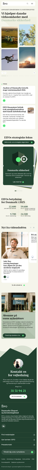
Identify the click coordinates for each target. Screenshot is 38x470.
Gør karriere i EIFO (8, 440)
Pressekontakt (6, 445)
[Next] (34, 166)
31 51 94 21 (18, 391)
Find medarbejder (8, 435)
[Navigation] (32, 3)
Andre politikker (26, 459)
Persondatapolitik (5, 462)
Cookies (3, 459)
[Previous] (2, 166)
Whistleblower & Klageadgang (14, 459)
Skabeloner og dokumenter (18, 462)
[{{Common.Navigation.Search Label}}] (27, 3)
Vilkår (33, 459)
